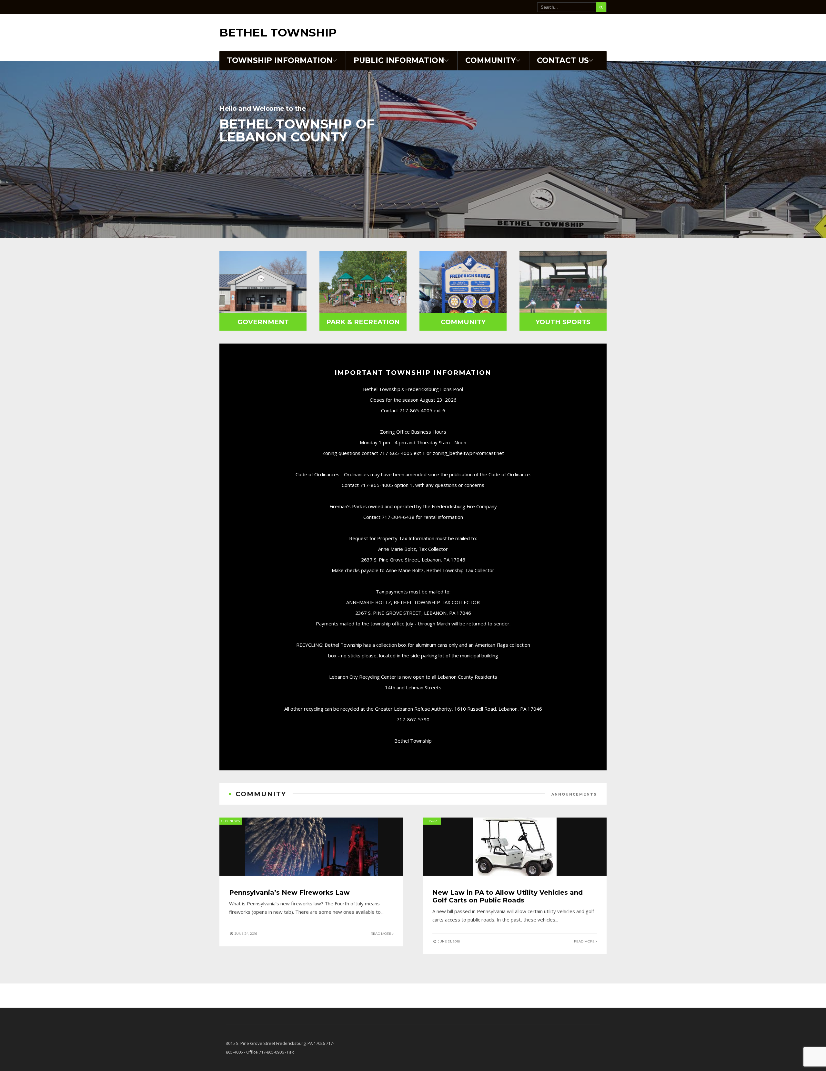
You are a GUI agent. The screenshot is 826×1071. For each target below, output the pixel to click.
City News (230, 821)
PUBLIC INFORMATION (399, 60)
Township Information (280, 60)
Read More (381, 934)
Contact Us (563, 60)
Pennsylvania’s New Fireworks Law (289, 892)
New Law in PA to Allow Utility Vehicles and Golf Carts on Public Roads (507, 896)
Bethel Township (278, 32)
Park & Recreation (363, 322)
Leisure (432, 821)
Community (490, 60)
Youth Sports (563, 322)
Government (263, 322)
